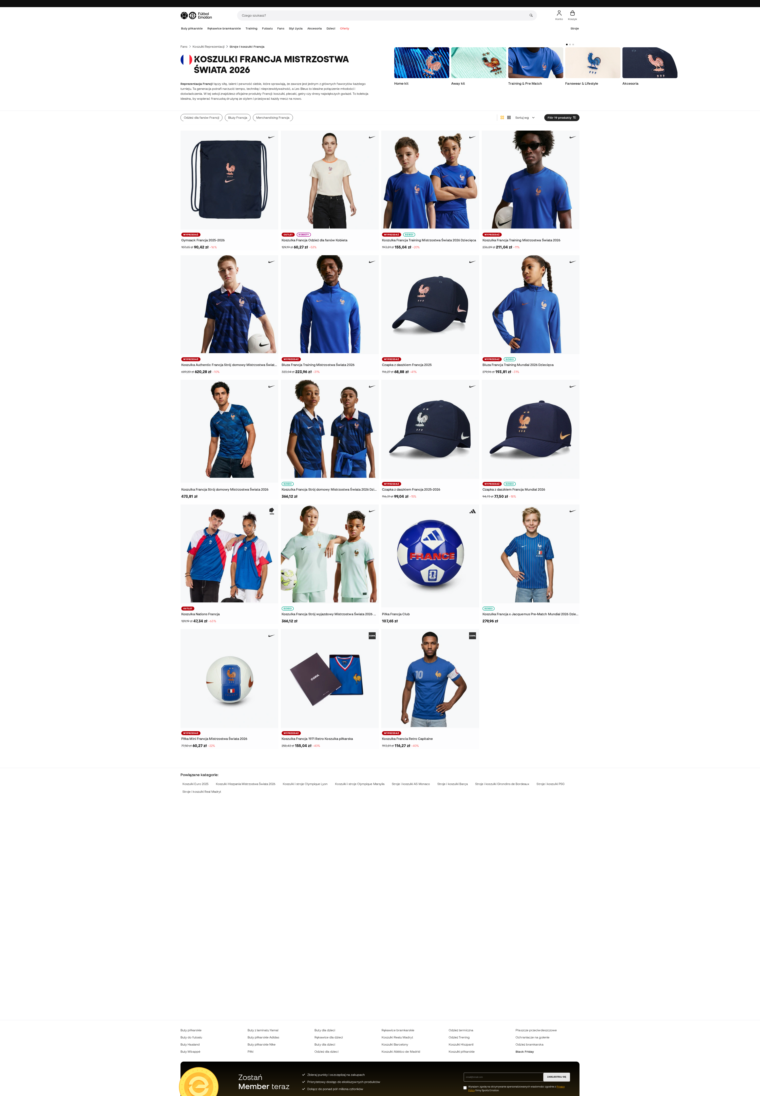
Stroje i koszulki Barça (452, 784)
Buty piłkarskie (192, 28)
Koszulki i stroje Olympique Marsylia (359, 784)
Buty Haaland (190, 1044)
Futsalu (267, 28)
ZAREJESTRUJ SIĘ (556, 1077)
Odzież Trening (459, 1037)
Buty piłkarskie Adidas (263, 1037)
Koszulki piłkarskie (462, 1051)
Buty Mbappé (190, 1051)
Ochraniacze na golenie (532, 1037)
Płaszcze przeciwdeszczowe (536, 1030)
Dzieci (331, 28)
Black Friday (525, 1051)
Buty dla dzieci (324, 1030)
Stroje (575, 28)
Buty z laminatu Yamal (263, 1030)
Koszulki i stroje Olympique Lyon (305, 784)
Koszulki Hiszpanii (461, 1044)
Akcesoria (314, 28)
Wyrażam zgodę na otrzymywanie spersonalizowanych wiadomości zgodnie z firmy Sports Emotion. (516, 1088)
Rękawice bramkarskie (224, 28)
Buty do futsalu (191, 1037)
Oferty (344, 28)
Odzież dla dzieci (326, 1051)
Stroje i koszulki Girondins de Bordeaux (502, 784)
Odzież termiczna (461, 1030)
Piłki (250, 1051)
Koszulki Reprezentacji (208, 46)
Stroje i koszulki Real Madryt (201, 791)
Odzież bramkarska (529, 1044)
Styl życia (296, 28)
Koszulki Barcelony (395, 1044)
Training (251, 28)
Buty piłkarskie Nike (262, 1044)
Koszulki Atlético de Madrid (401, 1051)
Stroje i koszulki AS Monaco (411, 784)
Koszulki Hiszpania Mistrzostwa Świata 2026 (245, 784)
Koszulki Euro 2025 (195, 784)
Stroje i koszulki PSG (550, 784)
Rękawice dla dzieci (328, 1037)
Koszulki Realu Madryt (397, 1037)
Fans (280, 28)
